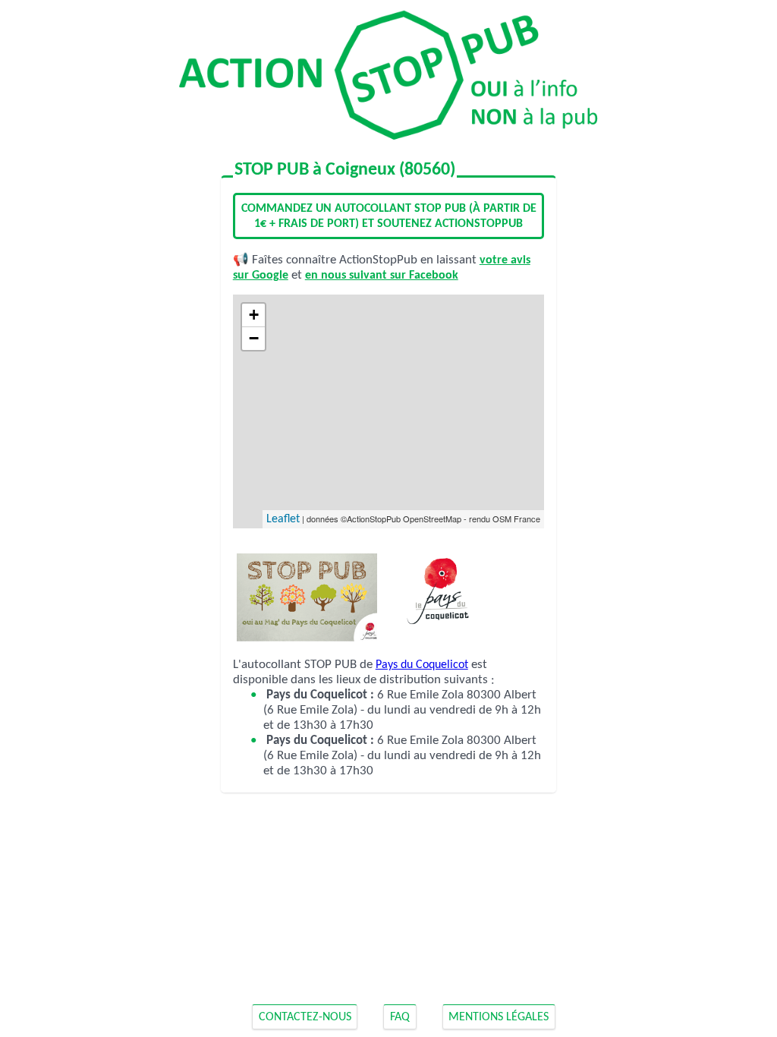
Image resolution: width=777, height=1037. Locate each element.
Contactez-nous (305, 1017)
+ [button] (254, 314)
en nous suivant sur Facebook (381, 275)
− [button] (254, 338)
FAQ (400, 1017)
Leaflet (283, 519)
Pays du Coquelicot (422, 665)
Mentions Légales (498, 1017)
